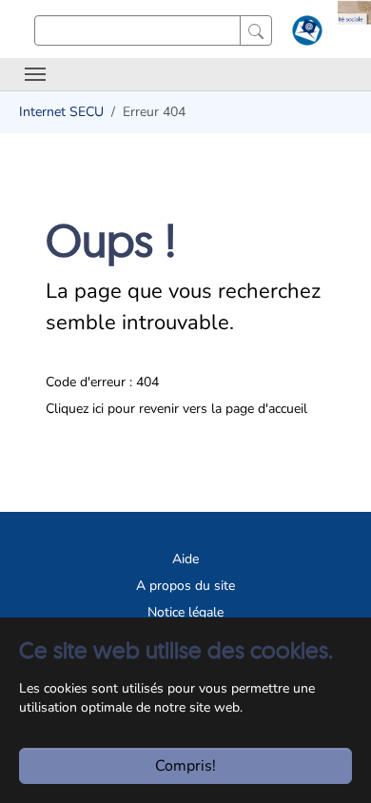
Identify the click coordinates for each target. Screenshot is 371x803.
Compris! (185, 765)
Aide (185, 559)
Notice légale (185, 612)
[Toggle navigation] (35, 74)
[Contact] (304, 34)
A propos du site (185, 586)
